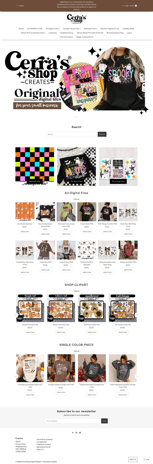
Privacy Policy (21, 444)
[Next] (137, 315)
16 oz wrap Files (118, 181)
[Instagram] (76, 432)
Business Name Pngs (115, 33)
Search (18, 442)
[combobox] (35, 6)
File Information (66, 37)
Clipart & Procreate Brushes (32, 33)
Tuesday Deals (128, 29)
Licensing (53, 33)
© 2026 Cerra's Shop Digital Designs (28, 462)
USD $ (131, 459)
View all (76, 199)
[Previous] (16, 315)
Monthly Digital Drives (110, 29)
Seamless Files (90, 29)
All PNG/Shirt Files (34, 29)
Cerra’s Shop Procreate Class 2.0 (90, 33)
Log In (129, 33)
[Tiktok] (80, 432)
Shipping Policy (21, 446)
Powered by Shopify (49, 462)
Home (21, 29)
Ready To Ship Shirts (84, 37)
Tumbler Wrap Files (71, 29)
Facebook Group (66, 33)
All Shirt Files (76, 181)
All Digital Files (52, 29)
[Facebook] (72, 432)
